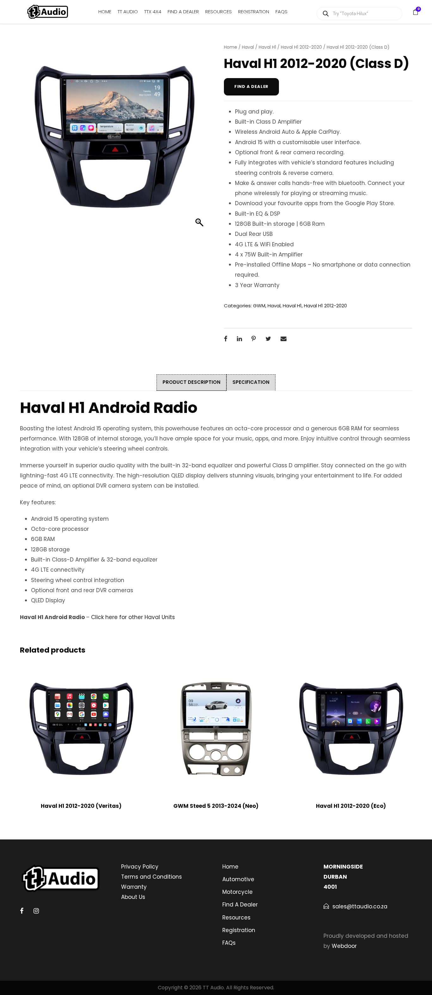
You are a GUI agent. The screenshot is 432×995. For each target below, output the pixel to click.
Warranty (134, 887)
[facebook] (21, 911)
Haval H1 (267, 47)
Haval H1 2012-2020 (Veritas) (81, 806)
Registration (253, 11)
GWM (259, 305)
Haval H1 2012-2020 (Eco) (351, 806)
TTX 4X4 (152, 11)
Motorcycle (237, 892)
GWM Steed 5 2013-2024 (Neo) (215, 806)
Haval (248, 47)
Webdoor (344, 946)
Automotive (238, 879)
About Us (133, 897)
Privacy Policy (139, 866)
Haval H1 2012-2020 (301, 47)
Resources (218, 11)
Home (104, 11)
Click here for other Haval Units (133, 617)
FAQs (281, 11)
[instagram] (36, 911)
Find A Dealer (183, 11)
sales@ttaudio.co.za (359, 906)
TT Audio (128, 11)
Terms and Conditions (151, 877)
